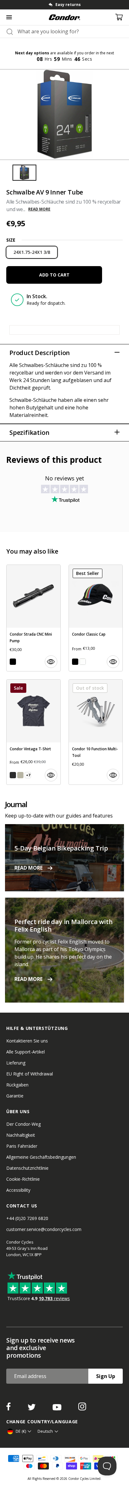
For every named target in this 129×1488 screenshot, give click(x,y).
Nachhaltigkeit (20, 1135)
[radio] (31, 252)
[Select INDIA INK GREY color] (13, 775)
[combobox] (70, 31)
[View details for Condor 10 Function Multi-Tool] (96, 732)
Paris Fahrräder (21, 1146)
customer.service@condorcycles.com (43, 1229)
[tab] (64, 4)
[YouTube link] (58, 1408)
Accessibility (18, 1190)
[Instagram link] (82, 1408)
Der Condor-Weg (23, 1124)
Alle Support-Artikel (25, 1052)
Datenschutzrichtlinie (27, 1168)
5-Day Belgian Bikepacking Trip (61, 848)
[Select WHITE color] (83, 662)
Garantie (14, 1096)
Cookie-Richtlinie (23, 1179)
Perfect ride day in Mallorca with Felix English (63, 925)
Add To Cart (54, 275)
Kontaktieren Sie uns (27, 1041)
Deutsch (45, 1431)
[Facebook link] (9, 1408)
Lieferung (15, 1063)
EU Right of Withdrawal (29, 1074)
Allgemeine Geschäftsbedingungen (41, 1157)
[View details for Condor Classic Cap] (96, 618)
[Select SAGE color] (20, 775)
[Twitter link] (32, 1408)
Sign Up (105, 1376)
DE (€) (21, 1431)
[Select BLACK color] (13, 662)
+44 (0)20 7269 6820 (27, 1218)
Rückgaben (17, 1085)
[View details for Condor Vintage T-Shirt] (33, 732)
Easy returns (68, 4)
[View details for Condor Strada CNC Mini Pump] (33, 618)
